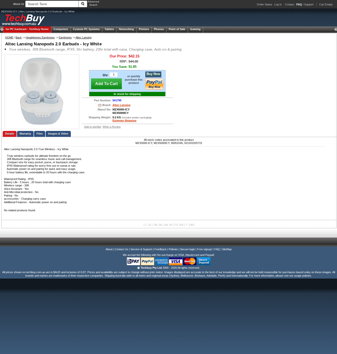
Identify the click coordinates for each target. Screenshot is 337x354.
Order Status (264, 4)
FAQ (217, 249)
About (109, 249)
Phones (159, 29)
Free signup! (204, 249)
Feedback (160, 249)
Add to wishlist (92, 126)
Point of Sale (177, 29)
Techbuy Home (27, 29)
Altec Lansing (83, 37)
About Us (18, 3)
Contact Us (121, 249)
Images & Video (58, 133)
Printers (144, 29)
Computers (61, 29)
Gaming (195, 29)
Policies (173, 249)
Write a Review (112, 126)
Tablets (109, 29)
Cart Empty (326, 4)
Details (9, 133)
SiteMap (227, 249)
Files (40, 133)
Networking (126, 29)
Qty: (105, 74)
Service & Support (141, 249)
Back (19, 37)
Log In (278, 4)
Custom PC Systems (86, 29)
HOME (9, 37)
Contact (289, 4)
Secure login (187, 249)
